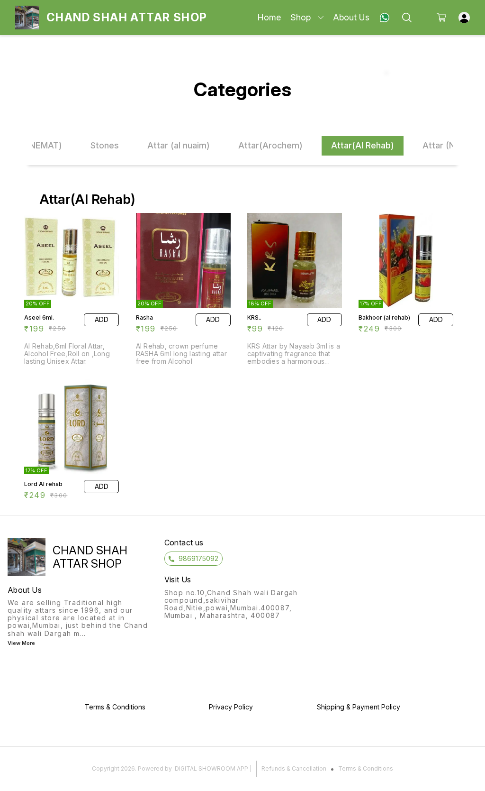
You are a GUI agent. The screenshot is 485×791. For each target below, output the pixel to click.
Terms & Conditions (365, 768)
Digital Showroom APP (211, 768)
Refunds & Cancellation (293, 768)
